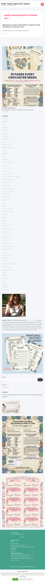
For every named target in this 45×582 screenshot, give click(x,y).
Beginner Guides (6, 144)
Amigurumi (5, 118)
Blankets (4, 150)
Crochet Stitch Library (7, 188)
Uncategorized (6, 287)
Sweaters (4, 275)
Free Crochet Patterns (7, 28)
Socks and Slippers (6, 269)
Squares (4, 272)
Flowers (4, 205)
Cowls (3, 168)
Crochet (4, 171)
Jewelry (4, 234)
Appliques (4, 121)
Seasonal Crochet (6, 266)
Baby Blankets (5, 127)
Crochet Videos (6, 197)
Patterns (4, 252)
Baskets (4, 142)
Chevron (4, 165)
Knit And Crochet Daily (15, 3)
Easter (3, 203)
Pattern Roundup (6, 249)
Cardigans (4, 159)
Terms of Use (14, 552)
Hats (3, 223)
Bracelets (4, 153)
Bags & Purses (5, 139)
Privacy (12, 550)
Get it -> (5, 111)
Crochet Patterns (6, 185)
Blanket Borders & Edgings (8, 147)
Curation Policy (14, 543)
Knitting (4, 240)
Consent (15, 579)
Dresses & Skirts (6, 200)
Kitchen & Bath (5, 237)
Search (4, 377)
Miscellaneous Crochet (8, 246)
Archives (4, 385)
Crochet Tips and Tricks (8, 191)
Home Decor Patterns (7, 229)
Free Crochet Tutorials (7, 211)
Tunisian (4, 281)
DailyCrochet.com (31, 320)
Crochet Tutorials (6, 194)
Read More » (6, 34)
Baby (3, 124)
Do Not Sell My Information (26, 579)
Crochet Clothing (6, 174)
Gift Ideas (14, 28)
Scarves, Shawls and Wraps (9, 263)
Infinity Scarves (6, 232)
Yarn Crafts (5, 290)
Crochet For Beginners (7, 179)
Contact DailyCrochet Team (18, 545)
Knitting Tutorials (6, 243)
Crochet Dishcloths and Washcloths (11, 176)
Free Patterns (5, 214)
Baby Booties (5, 130)
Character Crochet (7, 162)
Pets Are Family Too (7, 255)
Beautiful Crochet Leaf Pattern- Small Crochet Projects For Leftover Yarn (21, 26)
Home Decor (5, 226)
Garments (4, 217)
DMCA (12, 541)
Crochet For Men (6, 182)
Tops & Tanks (5, 278)
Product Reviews (6, 258)
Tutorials (4, 284)
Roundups (4, 261)
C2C (3, 156)
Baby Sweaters (6, 136)
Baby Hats (4, 133)
